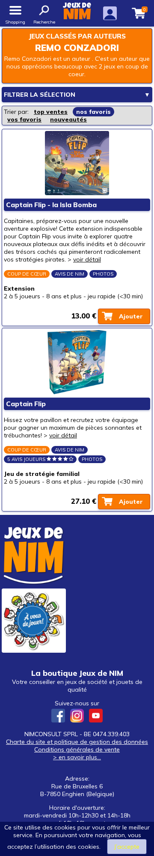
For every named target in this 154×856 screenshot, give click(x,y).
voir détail (87, 259)
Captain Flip (26, 404)
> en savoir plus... (77, 757)
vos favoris (24, 119)
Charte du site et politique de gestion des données (77, 742)
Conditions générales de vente (77, 749)
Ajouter (131, 316)
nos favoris (93, 112)
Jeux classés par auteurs (77, 36)
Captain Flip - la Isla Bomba (51, 205)
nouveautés (68, 119)
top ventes (51, 112)
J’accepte (126, 846)
